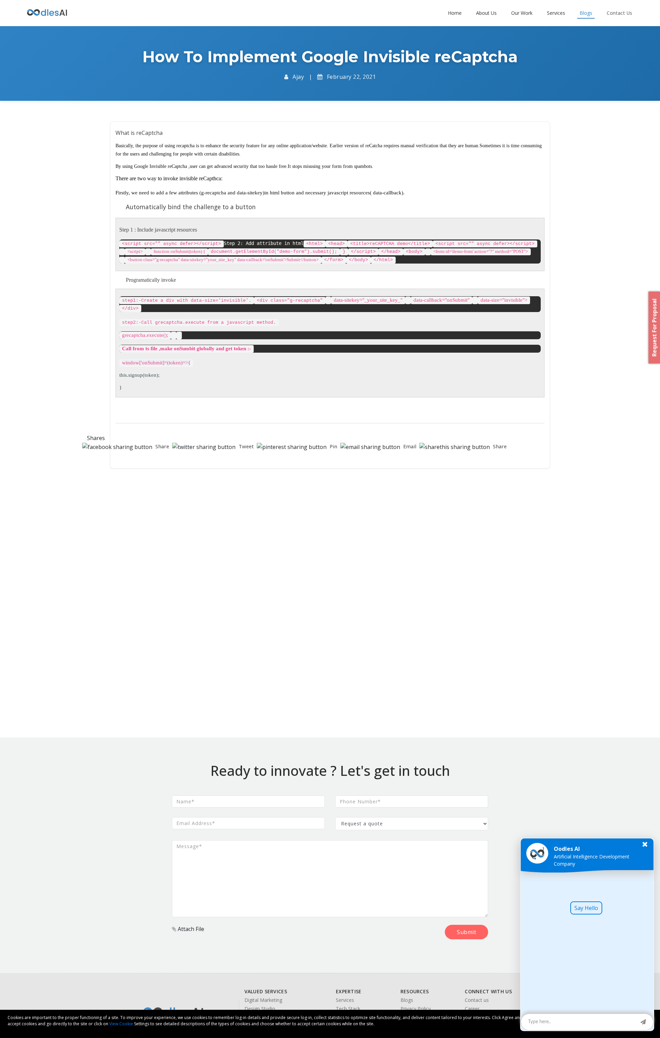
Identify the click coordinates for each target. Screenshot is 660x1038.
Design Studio (259, 1009)
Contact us (477, 1000)
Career (472, 1009)
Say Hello (586, 908)
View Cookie (121, 1024)
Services (345, 1000)
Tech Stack (348, 1009)
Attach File (190, 929)
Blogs (406, 1000)
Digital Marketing (263, 1000)
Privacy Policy (415, 1009)
